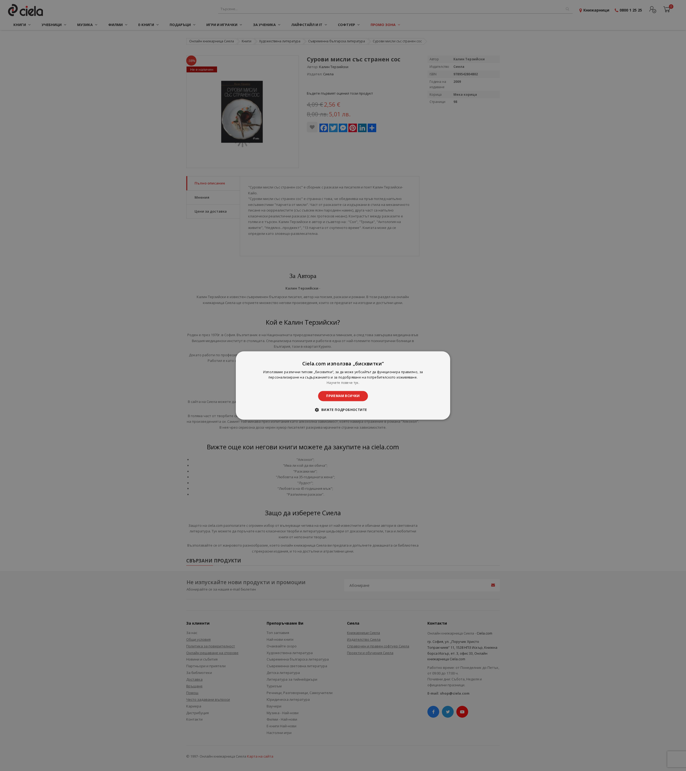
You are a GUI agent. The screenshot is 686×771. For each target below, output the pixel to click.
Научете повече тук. (343, 382)
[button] (343, 410)
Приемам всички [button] (343, 396)
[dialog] (343, 385)
